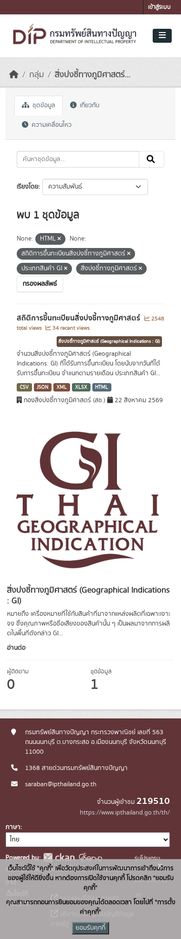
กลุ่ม (36, 75)
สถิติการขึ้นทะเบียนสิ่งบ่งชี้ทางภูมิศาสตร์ (79, 318)
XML (62, 387)
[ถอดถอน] (59, 239)
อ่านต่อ (16, 647)
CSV (24, 387)
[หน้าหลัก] (14, 75)
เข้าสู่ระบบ (159, 7)
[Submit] (151, 159)
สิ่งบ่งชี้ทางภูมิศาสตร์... (92, 75)
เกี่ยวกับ (88, 105)
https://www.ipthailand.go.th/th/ (125, 812)
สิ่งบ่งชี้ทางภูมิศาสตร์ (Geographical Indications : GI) (109, 341)
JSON (42, 387)
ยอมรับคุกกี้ (90, 927)
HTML (101, 387)
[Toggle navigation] (162, 36)
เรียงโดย (28, 186)
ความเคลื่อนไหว (50, 125)
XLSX (81, 387)
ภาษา (13, 827)
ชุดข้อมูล (43, 105)
